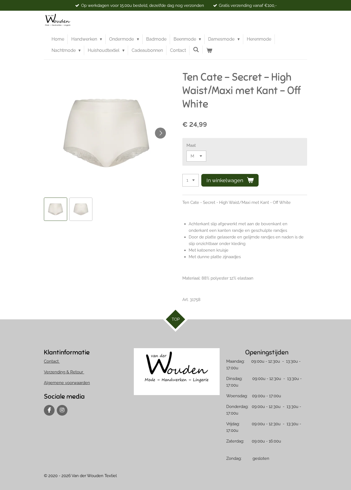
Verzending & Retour (64, 372)
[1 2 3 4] (190, 180)
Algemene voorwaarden (67, 382)
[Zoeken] (196, 49)
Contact (52, 361)
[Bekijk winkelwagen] (209, 50)
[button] (55, 209)
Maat (191, 145)
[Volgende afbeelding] (160, 133)
